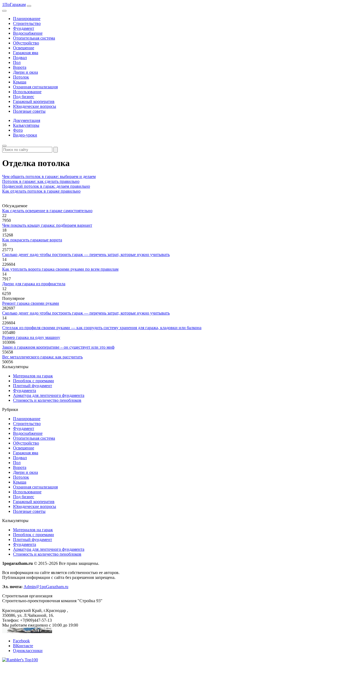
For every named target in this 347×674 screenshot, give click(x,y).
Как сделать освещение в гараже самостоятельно (47, 210)
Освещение (23, 48)
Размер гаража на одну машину (31, 337)
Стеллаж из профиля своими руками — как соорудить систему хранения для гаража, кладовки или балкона (101, 327)
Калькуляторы (26, 125)
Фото (18, 130)
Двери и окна (25, 72)
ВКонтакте (23, 645)
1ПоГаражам (14, 4)
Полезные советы (29, 111)
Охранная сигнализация (35, 87)
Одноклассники (28, 650)
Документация (26, 120)
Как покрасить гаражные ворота (32, 240)
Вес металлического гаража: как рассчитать (42, 357)
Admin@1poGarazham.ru (46, 586)
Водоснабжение (28, 33)
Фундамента (24, 390)
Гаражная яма (25, 52)
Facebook (21, 641)
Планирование (26, 18)
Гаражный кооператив (33, 101)
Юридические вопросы (34, 106)
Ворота (19, 67)
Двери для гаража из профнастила (33, 283)
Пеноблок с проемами (33, 380)
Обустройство (26, 43)
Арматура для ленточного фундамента (48, 395)
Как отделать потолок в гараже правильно (41, 191)
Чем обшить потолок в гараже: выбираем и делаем (49, 176)
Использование (27, 91)
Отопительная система (34, 38)
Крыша (19, 82)
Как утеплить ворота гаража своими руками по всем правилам (60, 269)
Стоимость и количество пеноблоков (47, 400)
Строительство (27, 23)
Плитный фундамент (32, 385)
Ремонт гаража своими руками (30, 303)
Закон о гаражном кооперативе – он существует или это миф (58, 347)
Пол (17, 62)
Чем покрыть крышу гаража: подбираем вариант (47, 225)
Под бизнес (23, 96)
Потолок (21, 77)
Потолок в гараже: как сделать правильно (40, 181)
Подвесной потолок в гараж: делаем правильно (46, 186)
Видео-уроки (25, 135)
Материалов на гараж (33, 376)
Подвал (20, 57)
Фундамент (23, 28)
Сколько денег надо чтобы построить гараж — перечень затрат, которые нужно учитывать (86, 254)
